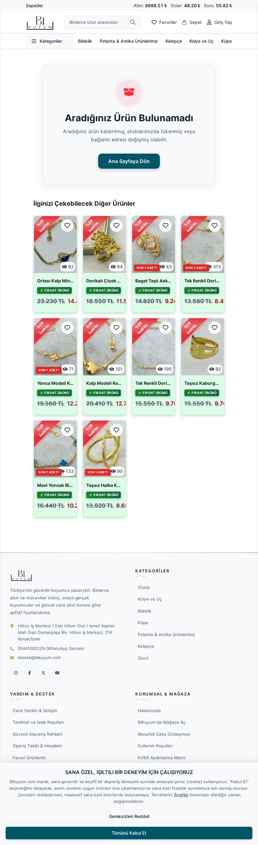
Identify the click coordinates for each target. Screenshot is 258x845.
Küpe (226, 41)
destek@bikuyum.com (39, 657)
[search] (132, 22)
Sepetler (34, 5)
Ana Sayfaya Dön (129, 161)
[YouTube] (57, 673)
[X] (43, 673)
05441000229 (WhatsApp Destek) (51, 648)
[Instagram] (15, 673)
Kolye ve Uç (201, 41)
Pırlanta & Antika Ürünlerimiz (129, 41)
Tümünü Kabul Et (129, 833)
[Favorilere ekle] (67, 225)
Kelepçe (173, 41)
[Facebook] (29, 673)
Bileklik (85, 41)
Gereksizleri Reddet (129, 816)
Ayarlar (181, 794)
